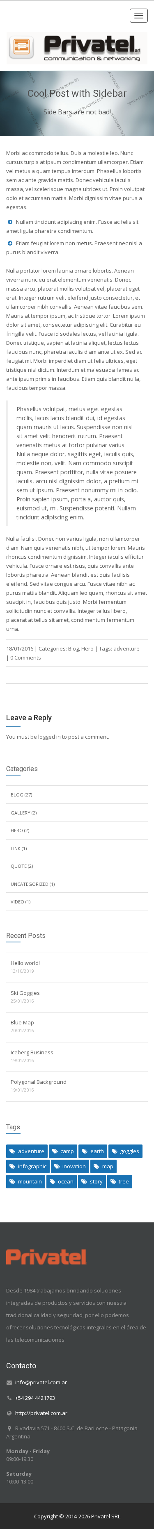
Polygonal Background (39, 1081)
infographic (32, 1166)
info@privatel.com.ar (41, 1382)
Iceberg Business (32, 1052)
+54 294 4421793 (35, 1397)
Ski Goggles (25, 993)
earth (97, 1151)
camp (67, 1151)
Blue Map (22, 1022)
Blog (73, 648)
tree (124, 1181)
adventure (126, 648)
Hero (87, 648)
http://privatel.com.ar (41, 1412)
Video (17, 902)
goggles (129, 1151)
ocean (66, 1181)
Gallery (20, 813)
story (96, 1181)
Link (16, 848)
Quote (19, 866)
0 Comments (25, 657)
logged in (49, 736)
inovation (74, 1166)
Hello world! (25, 963)
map (107, 1166)
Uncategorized (29, 884)
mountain (30, 1181)
